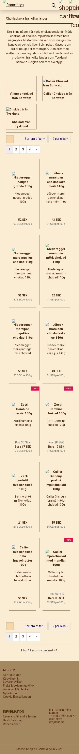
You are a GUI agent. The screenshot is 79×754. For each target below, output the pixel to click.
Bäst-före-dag (12, 720)
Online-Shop (25, 749)
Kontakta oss (12, 674)
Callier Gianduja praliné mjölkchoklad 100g (56, 500)
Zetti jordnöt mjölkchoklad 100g (22, 500)
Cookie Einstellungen (17, 696)
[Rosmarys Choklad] (15, 5)
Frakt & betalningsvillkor (19, 685)
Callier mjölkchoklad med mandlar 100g (56, 576)
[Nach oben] (11, 748)
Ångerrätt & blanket (16, 689)
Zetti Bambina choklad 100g (56, 422)
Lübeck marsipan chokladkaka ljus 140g (56, 349)
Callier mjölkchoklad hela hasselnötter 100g (22, 576)
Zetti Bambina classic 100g (22, 422)
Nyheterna (10, 693)
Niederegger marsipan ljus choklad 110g (22, 273)
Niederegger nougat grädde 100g (22, 197)
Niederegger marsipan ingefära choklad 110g (22, 349)
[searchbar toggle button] (54, 5)
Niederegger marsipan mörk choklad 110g (56, 273)
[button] (10, 139)
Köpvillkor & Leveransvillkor (13, 680)
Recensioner (11, 724)
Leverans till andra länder (19, 716)
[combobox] (35, 139)
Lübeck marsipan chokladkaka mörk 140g (56, 197)
